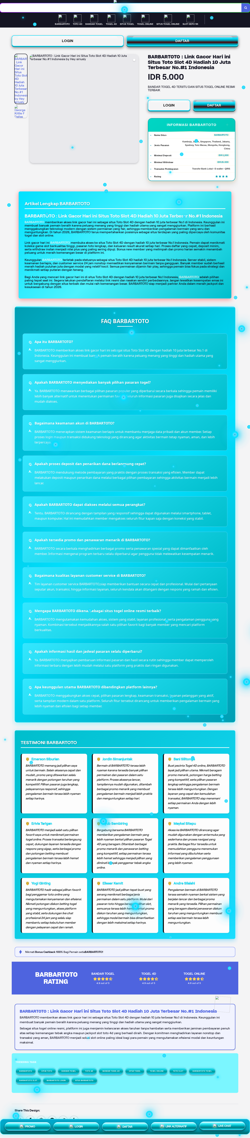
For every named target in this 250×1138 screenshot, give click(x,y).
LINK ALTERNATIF (176, 1125)
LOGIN (67, 41)
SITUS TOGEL (135, 1071)
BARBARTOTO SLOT (28, 1080)
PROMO (30, 1125)
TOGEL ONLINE (157, 1071)
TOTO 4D (89, 1071)
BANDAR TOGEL (69, 1071)
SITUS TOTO (46, 1071)
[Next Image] (135, 109)
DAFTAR (182, 41)
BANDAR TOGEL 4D (111, 1071)
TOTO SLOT (178, 1071)
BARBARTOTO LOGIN (56, 1080)
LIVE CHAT (224, 1126)
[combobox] (121, 7)
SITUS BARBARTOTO (84, 1080)
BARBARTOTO (60, 242)
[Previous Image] (32, 109)
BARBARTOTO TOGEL (202, 1071)
